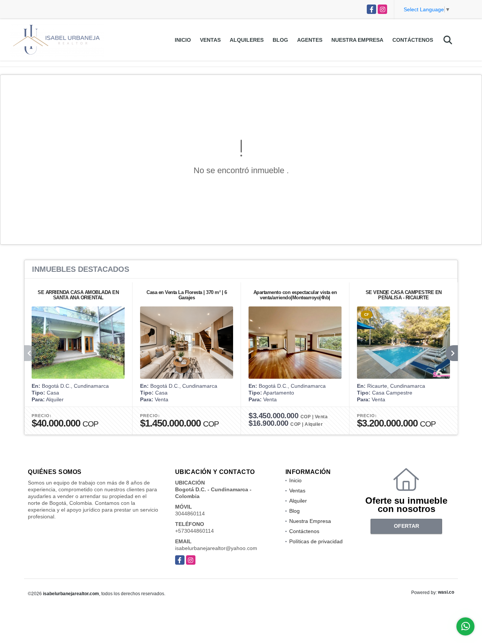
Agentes (309, 40)
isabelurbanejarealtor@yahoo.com (216, 548)
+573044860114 (194, 531)
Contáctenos (412, 40)
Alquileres (247, 40)
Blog (280, 40)
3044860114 (190, 513)
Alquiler (298, 501)
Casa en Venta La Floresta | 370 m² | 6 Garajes (186, 295)
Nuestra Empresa (357, 40)
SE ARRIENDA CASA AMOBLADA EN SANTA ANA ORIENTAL (78, 295)
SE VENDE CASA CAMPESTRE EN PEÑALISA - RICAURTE (404, 295)
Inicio (183, 40)
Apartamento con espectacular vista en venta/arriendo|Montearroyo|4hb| (295, 295)
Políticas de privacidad (316, 541)
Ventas (210, 40)
